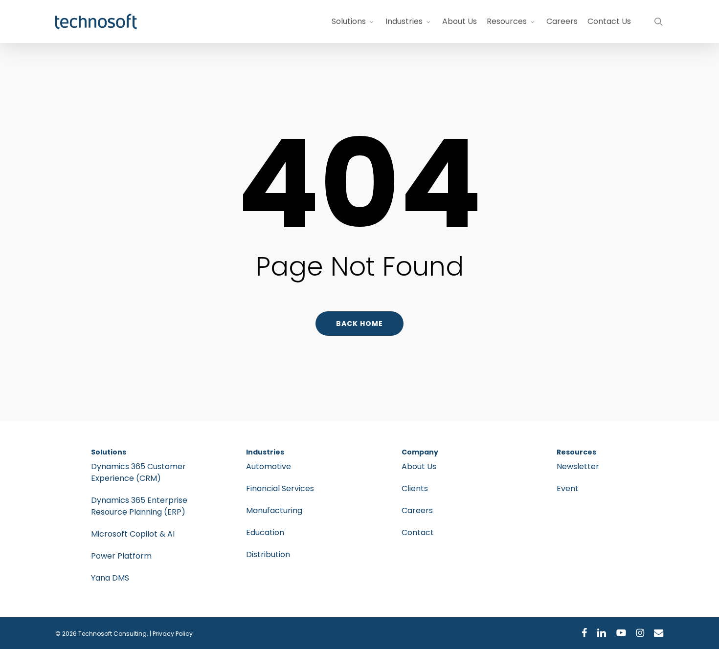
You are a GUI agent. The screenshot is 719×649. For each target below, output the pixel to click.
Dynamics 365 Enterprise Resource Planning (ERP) (139, 506)
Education (265, 532)
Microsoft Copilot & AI (133, 534)
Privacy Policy (173, 633)
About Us (419, 466)
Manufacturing (274, 510)
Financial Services (280, 488)
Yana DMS (110, 578)
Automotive (268, 466)
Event (568, 488)
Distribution (268, 554)
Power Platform (121, 556)
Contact (418, 532)
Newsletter (578, 466)
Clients (415, 488)
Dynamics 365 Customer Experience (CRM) (138, 472)
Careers (417, 510)
